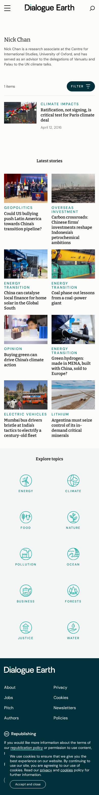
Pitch (8, 707)
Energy (26, 491)
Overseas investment (65, 209)
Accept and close (28, 784)
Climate (73, 491)
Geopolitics (18, 207)
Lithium (60, 414)
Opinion (13, 348)
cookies (66, 770)
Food (26, 528)
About (9, 687)
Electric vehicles (25, 414)
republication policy (26, 747)
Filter (77, 86)
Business (26, 601)
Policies (61, 718)
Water (73, 638)
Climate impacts (60, 104)
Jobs (8, 697)
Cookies (61, 697)
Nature (73, 528)
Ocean (73, 564)
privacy (46, 770)
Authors (11, 718)
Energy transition (17, 285)
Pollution (26, 564)
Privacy (60, 687)
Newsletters (65, 707)
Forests (73, 601)
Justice (26, 638)
